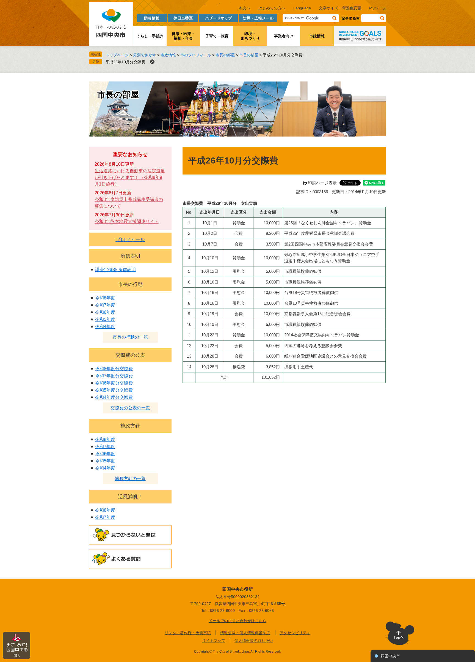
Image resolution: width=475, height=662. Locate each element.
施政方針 (130, 426)
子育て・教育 (216, 36)
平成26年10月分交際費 (125, 62)
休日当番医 (183, 18)
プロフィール (130, 239)
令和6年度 (105, 312)
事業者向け (283, 36)
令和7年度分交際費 (114, 376)
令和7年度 (105, 305)
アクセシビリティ (295, 633)
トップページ (117, 55)
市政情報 (317, 36)
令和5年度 (105, 319)
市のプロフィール (195, 55)
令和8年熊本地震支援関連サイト (127, 221)
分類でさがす (144, 55)
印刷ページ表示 (322, 183)
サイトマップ (213, 640)
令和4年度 (105, 326)
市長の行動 (130, 284)
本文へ (244, 8)
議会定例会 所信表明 (115, 269)
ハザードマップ (218, 18)
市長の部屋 (225, 55)
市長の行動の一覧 (130, 337)
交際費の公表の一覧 (130, 407)
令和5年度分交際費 (114, 390)
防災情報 (151, 18)
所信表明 (130, 256)
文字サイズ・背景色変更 (340, 8)
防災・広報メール (258, 18)
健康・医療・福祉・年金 (183, 35)
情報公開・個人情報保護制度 (245, 633)
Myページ (377, 8)
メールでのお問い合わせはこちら (237, 621)
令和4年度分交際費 (114, 397)
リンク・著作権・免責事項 (188, 633)
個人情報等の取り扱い (253, 640)
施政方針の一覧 (130, 478)
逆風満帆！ (130, 496)
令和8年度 (105, 298)
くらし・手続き (150, 36)
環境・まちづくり (250, 35)
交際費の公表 (130, 355)
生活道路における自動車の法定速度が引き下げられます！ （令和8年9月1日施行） (130, 177)
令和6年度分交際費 (114, 383)
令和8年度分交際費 (114, 368)
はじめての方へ (271, 8)
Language (302, 8)
